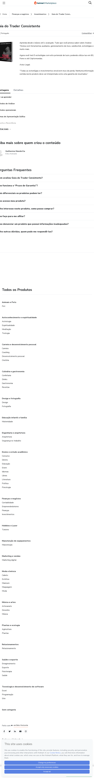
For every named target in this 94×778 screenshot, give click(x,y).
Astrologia (6, 321)
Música (5, 614)
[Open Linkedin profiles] (15, 731)
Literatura (6, 479)
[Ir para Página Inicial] (46, 3)
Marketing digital (9, 560)
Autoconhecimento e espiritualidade (19, 317)
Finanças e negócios (11, 498)
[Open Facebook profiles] (4, 731)
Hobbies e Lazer (9, 525)
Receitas (6, 387)
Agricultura (6, 629)
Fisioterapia (7, 671)
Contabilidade (8, 502)
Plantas (5, 633)
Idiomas (5, 471)
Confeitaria (6, 375)
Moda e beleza (9, 571)
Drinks (4, 379)
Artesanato (7, 606)
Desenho (6, 610)
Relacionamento (9, 648)
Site (4, 698)
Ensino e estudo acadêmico (15, 452)
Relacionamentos (10, 644)
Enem (4, 467)
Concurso (6, 456)
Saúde (4, 675)
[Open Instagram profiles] (26, 731)
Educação (6, 463)
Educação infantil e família (14, 417)
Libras (4, 475)
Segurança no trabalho (11, 440)
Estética (5, 579)
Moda (4, 591)
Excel (4, 690)
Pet (3, 306)
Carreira (5, 348)
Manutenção (7, 544)
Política (5, 483)
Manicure (6, 583)
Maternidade (7, 421)
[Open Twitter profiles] (10, 731)
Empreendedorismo (10, 506)
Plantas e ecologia (11, 625)
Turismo (5, 529)
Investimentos (8, 514)
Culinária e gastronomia (13, 371)
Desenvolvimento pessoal (13, 356)
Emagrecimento (8, 663)
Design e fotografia (11, 398)
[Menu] (4, 3)
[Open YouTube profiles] (20, 731)
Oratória (5, 360)
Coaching (5, 352)
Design (5, 402)
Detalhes (18, 90)
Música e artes (9, 602)
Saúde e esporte (10, 659)
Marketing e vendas (11, 556)
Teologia (6, 333)
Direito (5, 460)
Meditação (6, 329)
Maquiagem (7, 587)
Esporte (5, 667)
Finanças (5, 510)
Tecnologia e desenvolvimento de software (23, 686)
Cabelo (5, 575)
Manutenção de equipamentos (16, 541)
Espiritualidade (8, 325)
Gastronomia (7, 383)
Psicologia (6, 487)
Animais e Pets (9, 302)
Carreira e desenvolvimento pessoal (19, 344)
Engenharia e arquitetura (13, 433)
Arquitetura (7, 436)
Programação (7, 694)
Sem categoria (9, 709)
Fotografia (6, 406)
